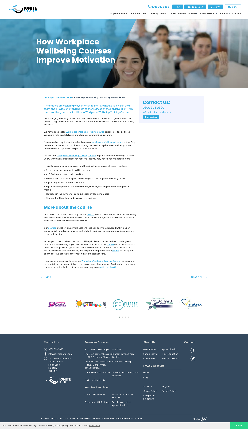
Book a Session (195, 7)
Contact (236, 13)
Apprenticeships (118, 13)
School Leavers (150, 353)
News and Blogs (64, 97)
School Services (208, 13)
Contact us (151, 117)
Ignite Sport (49, 97)
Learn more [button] (94, 425)
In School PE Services (95, 394)
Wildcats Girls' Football (96, 380)
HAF (178, 7)
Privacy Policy (169, 391)
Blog (145, 377)
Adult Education (139, 13)
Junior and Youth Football (183, 13)
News (146, 372)
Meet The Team (151, 349)
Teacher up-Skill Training (97, 402)
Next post (197, 277)
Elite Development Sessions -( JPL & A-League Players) (98, 355)
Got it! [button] (239, 426)
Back (47, 277)
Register (166, 386)
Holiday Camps (158, 13)
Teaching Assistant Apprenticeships (121, 404)
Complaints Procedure (149, 397)
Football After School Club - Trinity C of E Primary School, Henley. (98, 364)
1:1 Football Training (121, 361)
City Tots (116, 349)
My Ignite (233, 7)
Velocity (215, 7)
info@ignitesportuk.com (60, 353)
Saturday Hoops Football (97, 372)
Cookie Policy (150, 391)
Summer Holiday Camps (97, 349)
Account (147, 386)
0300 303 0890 (160, 7)
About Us (223, 13)
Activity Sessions (170, 358)
